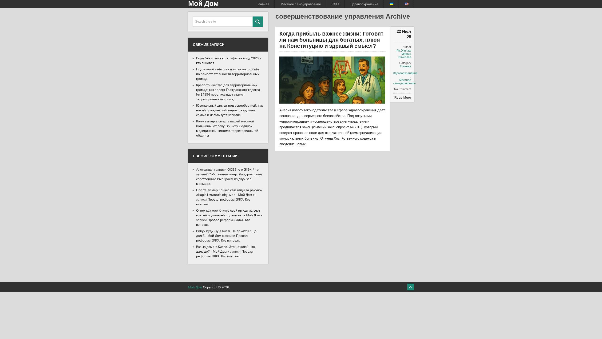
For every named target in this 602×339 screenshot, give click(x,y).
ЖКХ (335, 4)
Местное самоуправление (301, 4)
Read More (402, 97)
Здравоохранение (364, 4)
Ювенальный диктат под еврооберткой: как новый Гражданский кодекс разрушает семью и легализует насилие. (229, 110)
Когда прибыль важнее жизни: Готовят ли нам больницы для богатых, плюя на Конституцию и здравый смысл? (331, 40)
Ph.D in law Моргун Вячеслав (403, 54)
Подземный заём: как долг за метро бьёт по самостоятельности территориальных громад (227, 74)
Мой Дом (195, 287)
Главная (263, 4)
